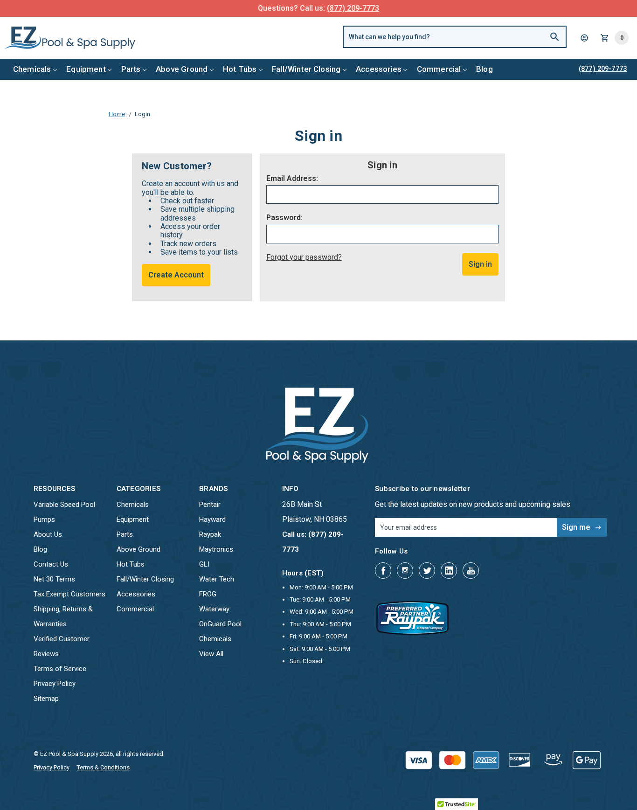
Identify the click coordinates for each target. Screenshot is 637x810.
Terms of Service (60, 669)
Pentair (210, 504)
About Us (48, 534)
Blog (484, 69)
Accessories (379, 69)
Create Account (176, 274)
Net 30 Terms (54, 579)
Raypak (210, 534)
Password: (284, 218)
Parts (131, 69)
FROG (207, 594)
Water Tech (216, 579)
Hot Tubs (239, 69)
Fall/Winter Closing (306, 69)
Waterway (214, 609)
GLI (204, 564)
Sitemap (46, 698)
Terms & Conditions (103, 767)
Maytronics (216, 549)
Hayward (212, 519)
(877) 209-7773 (353, 8)
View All (211, 654)
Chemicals (32, 69)
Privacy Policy (55, 683)
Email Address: (292, 178)
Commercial (439, 69)
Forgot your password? (304, 257)
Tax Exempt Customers (69, 594)
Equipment (86, 69)
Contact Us (51, 564)
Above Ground (182, 69)
